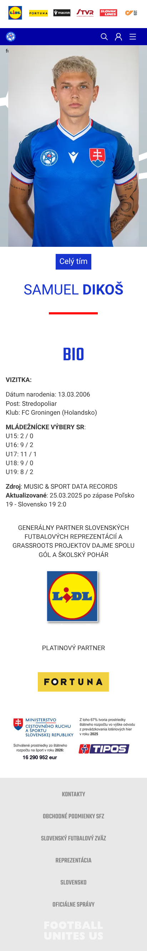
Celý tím (73, 261)
